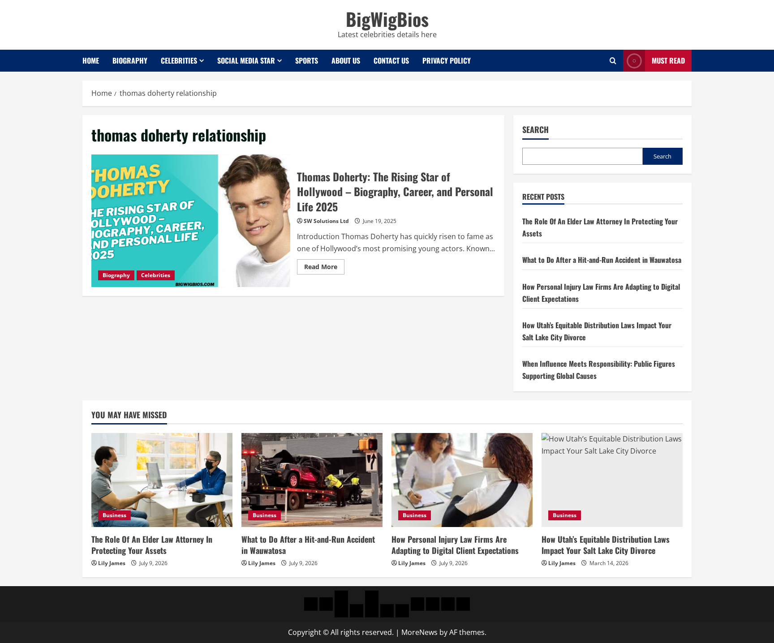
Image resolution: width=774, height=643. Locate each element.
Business (114, 515)
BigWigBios (387, 18)
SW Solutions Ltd (326, 221)
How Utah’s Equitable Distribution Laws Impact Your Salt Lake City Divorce (606, 544)
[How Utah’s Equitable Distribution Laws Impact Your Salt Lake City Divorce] (612, 480)
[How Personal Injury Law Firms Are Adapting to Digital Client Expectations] (462, 480)
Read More (324, 268)
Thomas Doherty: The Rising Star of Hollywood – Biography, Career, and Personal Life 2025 (190, 220)
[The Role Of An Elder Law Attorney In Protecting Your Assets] (161, 480)
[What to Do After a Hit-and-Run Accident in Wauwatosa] (312, 480)
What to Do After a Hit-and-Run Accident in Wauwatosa (601, 259)
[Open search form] (613, 60)
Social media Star (246, 60)
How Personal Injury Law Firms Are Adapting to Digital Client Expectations (455, 544)
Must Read (668, 60)
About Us (345, 60)
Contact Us (391, 60)
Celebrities (179, 60)
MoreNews (419, 632)
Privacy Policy (446, 60)
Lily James (111, 563)
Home (90, 60)
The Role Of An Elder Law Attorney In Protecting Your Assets (151, 544)
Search (535, 129)
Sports (306, 60)
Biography (129, 60)
